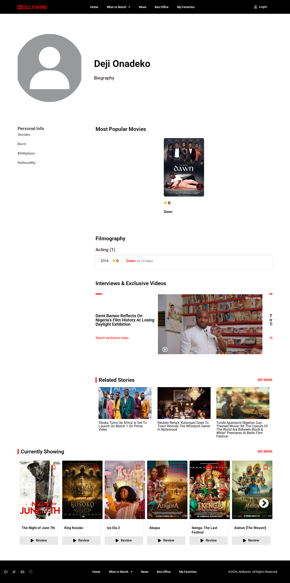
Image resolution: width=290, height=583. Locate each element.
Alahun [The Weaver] (250, 528)
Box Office (162, 7)
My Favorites (185, 7)
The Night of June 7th (38, 528)
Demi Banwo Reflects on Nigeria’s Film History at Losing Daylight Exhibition (125, 320)
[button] (264, 503)
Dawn (168, 212)
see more (265, 451)
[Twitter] (14, 571)
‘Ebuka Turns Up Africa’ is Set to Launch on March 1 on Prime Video (123, 426)
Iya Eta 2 (113, 528)
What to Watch (116, 7)
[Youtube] (22, 571)
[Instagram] (30, 571)
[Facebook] (5, 571)
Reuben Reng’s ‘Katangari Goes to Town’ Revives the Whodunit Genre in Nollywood (184, 426)
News (142, 7)
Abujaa (154, 528)
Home (94, 7)
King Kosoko (73, 528)
